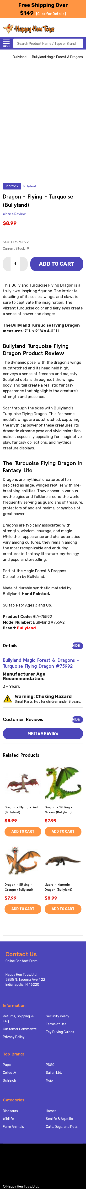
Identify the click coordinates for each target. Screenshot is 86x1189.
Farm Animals (13, 1127)
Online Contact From (21, 961)
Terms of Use (56, 1024)
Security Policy (57, 1016)
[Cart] (80, 28)
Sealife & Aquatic (59, 1119)
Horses (51, 1111)
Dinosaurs (10, 1111)
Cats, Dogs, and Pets (62, 1127)
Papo (7, 1065)
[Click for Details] (51, 14)
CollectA (9, 1073)
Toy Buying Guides (60, 1032)
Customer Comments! (20, 1029)
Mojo (49, 1081)
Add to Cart (57, 264)
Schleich (9, 1081)
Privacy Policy (14, 1037)
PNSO (50, 1065)
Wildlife (8, 1119)
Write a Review (14, 214)
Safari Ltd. (54, 1073)
